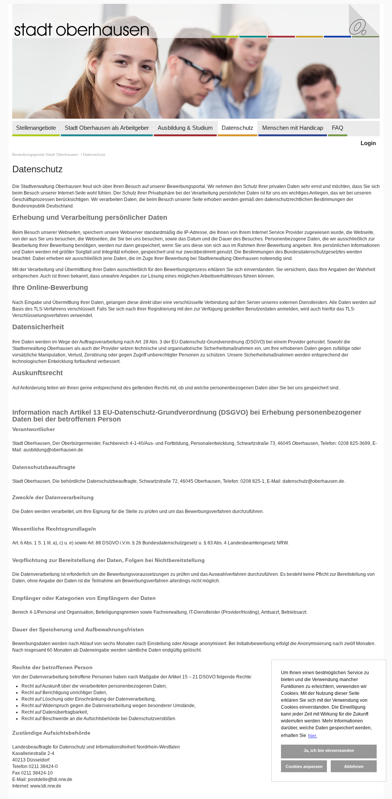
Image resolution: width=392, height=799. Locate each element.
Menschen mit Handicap (292, 127)
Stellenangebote (36, 127)
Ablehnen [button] (354, 766)
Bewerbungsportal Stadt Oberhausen (46, 154)
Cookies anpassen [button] (304, 766)
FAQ (337, 127)
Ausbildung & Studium (185, 127)
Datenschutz (237, 127)
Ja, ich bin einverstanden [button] (329, 750)
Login (368, 143)
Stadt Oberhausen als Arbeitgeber (107, 127)
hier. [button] (312, 736)
